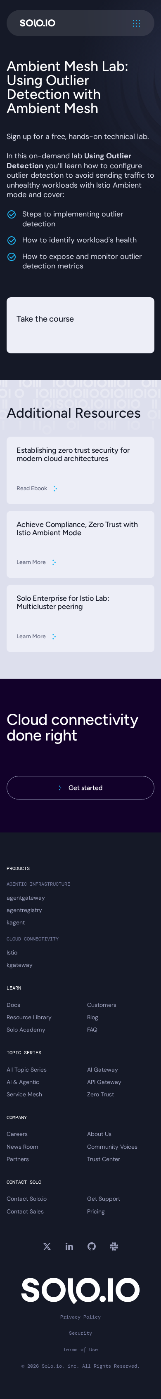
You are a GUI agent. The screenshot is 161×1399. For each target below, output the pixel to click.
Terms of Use (80, 1350)
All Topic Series (27, 1069)
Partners (18, 1159)
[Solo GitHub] (92, 1246)
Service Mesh (24, 1094)
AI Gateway (102, 1069)
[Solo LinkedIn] (69, 1246)
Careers (17, 1134)
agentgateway (26, 897)
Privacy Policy (80, 1317)
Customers (101, 1005)
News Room (22, 1146)
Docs (13, 1005)
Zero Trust (100, 1094)
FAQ (92, 1029)
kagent (16, 922)
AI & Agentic (23, 1082)
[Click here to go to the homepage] (37, 23)
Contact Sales (25, 1211)
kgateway (20, 965)
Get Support (103, 1198)
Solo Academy (26, 1029)
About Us (99, 1134)
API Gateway (104, 1082)
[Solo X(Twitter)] (47, 1246)
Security (80, 1333)
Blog (92, 1017)
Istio (12, 952)
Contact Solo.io (27, 1198)
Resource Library (29, 1017)
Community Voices (112, 1146)
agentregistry (24, 910)
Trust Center (103, 1159)
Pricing (96, 1211)
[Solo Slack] (114, 1246)
